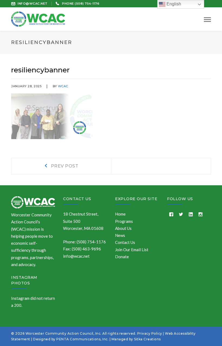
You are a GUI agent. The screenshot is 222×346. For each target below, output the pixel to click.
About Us (123, 228)
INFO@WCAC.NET (33, 3)
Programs (124, 221)
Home (120, 213)
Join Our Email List (131, 249)
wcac (63, 86)
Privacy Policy (149, 333)
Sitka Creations (147, 339)
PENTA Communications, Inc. (82, 339)
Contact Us (77, 198)
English (173, 4)
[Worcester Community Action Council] (38, 18)
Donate (122, 256)
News (120, 235)
